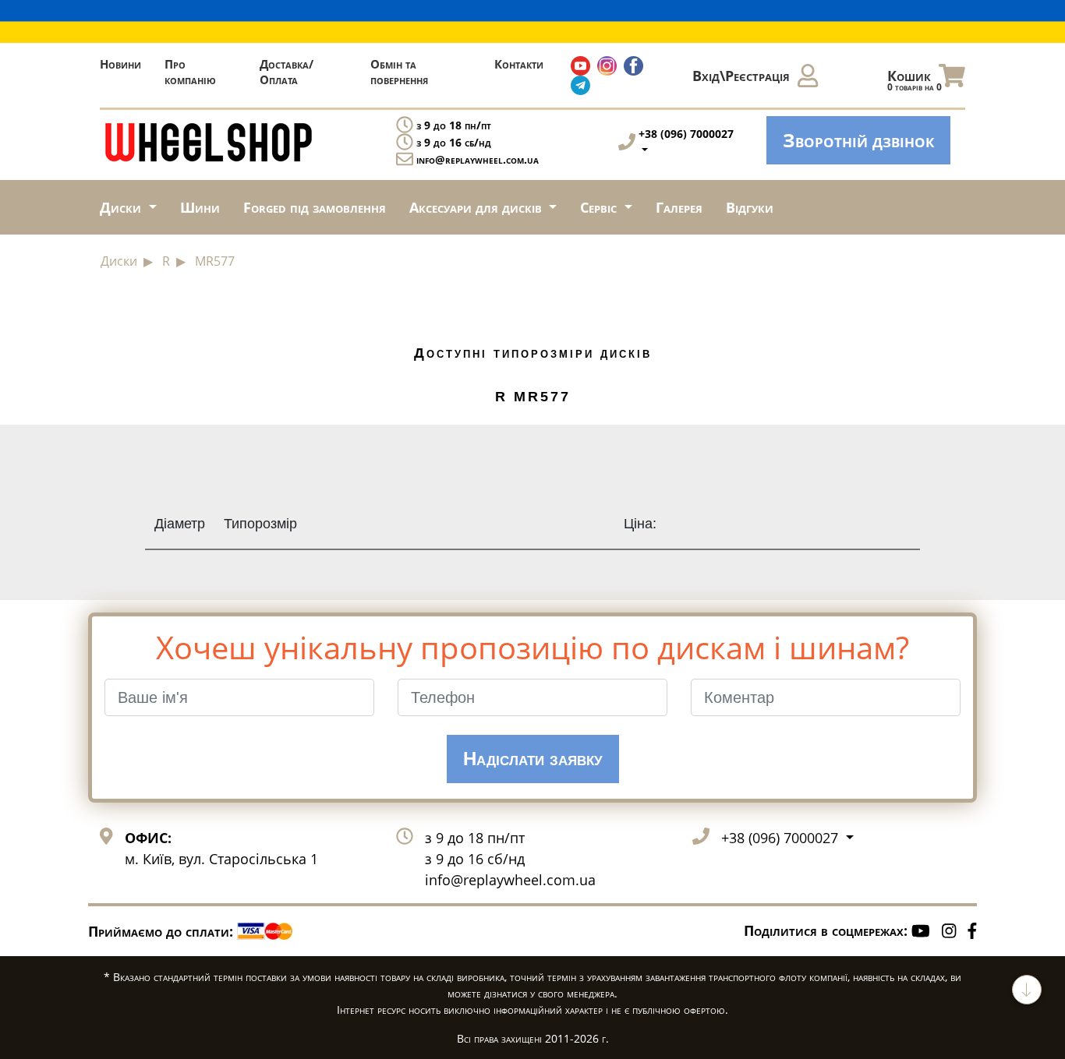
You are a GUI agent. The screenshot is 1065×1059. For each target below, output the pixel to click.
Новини (120, 64)
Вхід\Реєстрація (741, 75)
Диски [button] (122, 207)
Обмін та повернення (399, 71)
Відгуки (749, 207)
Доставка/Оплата (286, 71)
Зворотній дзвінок (858, 140)
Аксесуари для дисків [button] (477, 207)
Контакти (518, 64)
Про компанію (190, 71)
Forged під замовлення (314, 207)
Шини (200, 207)
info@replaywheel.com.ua (477, 159)
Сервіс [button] (600, 207)
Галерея (679, 207)
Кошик (914, 80)
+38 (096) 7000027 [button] (781, 837)
